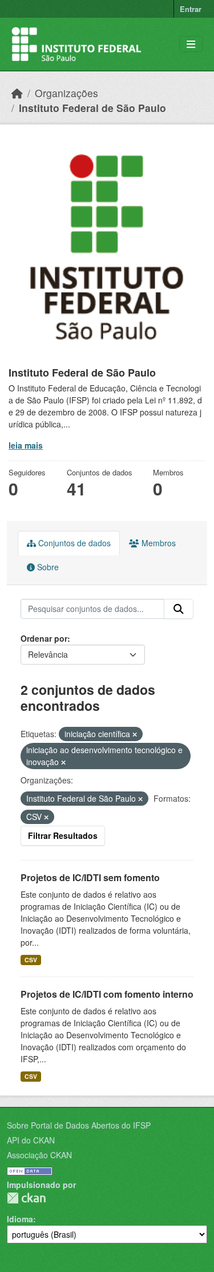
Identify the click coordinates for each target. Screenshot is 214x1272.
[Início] (17, 93)
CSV (31, 959)
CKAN (26, 1198)
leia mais (26, 445)
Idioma (20, 1219)
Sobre (47, 567)
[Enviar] (178, 609)
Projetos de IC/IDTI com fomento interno (107, 994)
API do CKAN (31, 1140)
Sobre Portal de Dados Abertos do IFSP (79, 1125)
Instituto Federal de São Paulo (92, 108)
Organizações (66, 93)
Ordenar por (44, 638)
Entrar (190, 8)
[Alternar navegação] (191, 44)
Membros (157, 543)
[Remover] (134, 734)
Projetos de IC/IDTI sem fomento (90, 877)
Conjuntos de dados (73, 543)
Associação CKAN (39, 1155)
